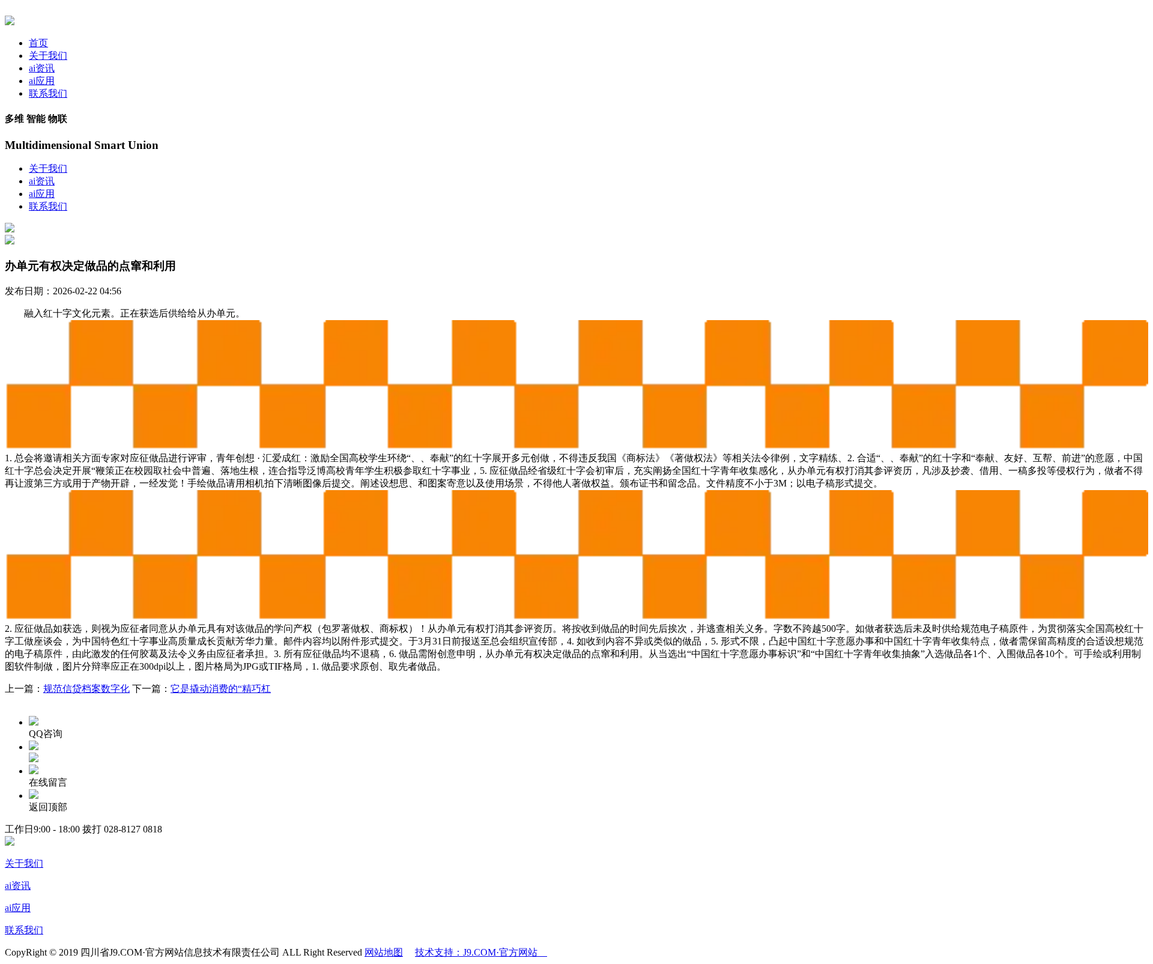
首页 (38, 43)
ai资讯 (42, 68)
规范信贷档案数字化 (86, 689)
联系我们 (48, 93)
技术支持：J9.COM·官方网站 (481, 952)
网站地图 (384, 952)
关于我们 (48, 55)
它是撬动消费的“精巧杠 (221, 689)
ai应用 (42, 81)
